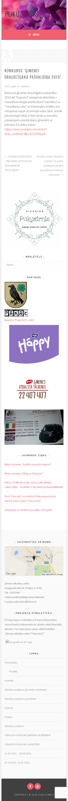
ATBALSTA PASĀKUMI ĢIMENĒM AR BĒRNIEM (27, 735)
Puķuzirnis (21, 14)
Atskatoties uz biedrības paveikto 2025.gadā (28, 510)
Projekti (13, 671)
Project (8, 717)
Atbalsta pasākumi (14, 726)
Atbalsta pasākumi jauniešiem (20, 698)
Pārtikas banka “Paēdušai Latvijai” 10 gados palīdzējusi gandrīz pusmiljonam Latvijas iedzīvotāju (50, 165)
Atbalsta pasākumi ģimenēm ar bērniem (26, 689)
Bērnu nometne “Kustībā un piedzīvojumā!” (28, 464)
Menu (36, 34)
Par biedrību (11, 662)
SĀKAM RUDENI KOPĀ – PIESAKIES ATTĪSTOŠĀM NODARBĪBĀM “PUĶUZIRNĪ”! (18, 163)
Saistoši (9, 708)
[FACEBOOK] (30, 786)
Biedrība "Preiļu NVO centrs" (20, 320)
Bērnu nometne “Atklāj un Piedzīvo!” (24, 473)
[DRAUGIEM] (37, 786)
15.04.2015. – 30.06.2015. (18, 753)
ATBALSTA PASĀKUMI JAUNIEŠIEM (22, 744)
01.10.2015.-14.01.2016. (17, 762)
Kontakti (9, 680)
